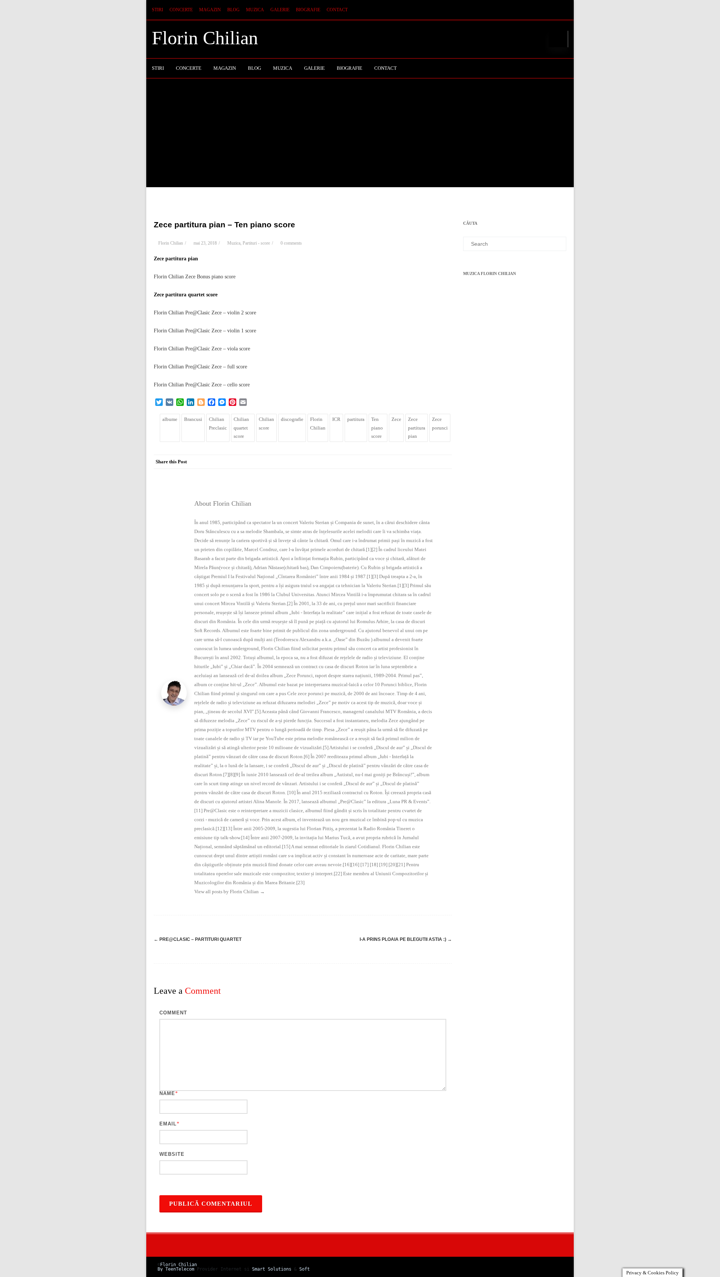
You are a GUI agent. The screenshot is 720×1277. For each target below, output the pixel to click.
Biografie (308, 9)
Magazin (210, 9)
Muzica (255, 9)
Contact (337, 9)
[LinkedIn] (414, 461)
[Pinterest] (399, 461)
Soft (304, 1269)
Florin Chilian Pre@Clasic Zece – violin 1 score (205, 331)
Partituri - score (256, 243)
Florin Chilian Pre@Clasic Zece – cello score (202, 385)
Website (171, 1154)
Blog (233, 9)
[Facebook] (369, 461)
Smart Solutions (271, 1269)
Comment (173, 1012)
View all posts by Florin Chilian (229, 891)
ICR (336, 419)
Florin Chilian (205, 37)
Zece (396, 419)
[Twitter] (384, 461)
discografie (292, 419)
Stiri (157, 9)
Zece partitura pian (416, 427)
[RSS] (560, 10)
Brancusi (193, 419)
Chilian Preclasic (218, 423)
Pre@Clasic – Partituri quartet (198, 939)
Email (168, 1123)
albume (169, 419)
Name (167, 1093)
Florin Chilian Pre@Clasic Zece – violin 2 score (205, 312)
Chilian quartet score (241, 427)
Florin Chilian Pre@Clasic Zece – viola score (202, 349)
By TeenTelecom (176, 1269)
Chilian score (266, 423)
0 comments (291, 243)
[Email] (444, 461)
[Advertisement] (360, 134)
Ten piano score (377, 427)
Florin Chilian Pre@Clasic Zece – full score (200, 367)
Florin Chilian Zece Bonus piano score (195, 276)
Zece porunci (440, 423)
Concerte (181, 9)
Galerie (280, 9)
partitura (355, 419)
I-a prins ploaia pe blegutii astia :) (406, 939)
